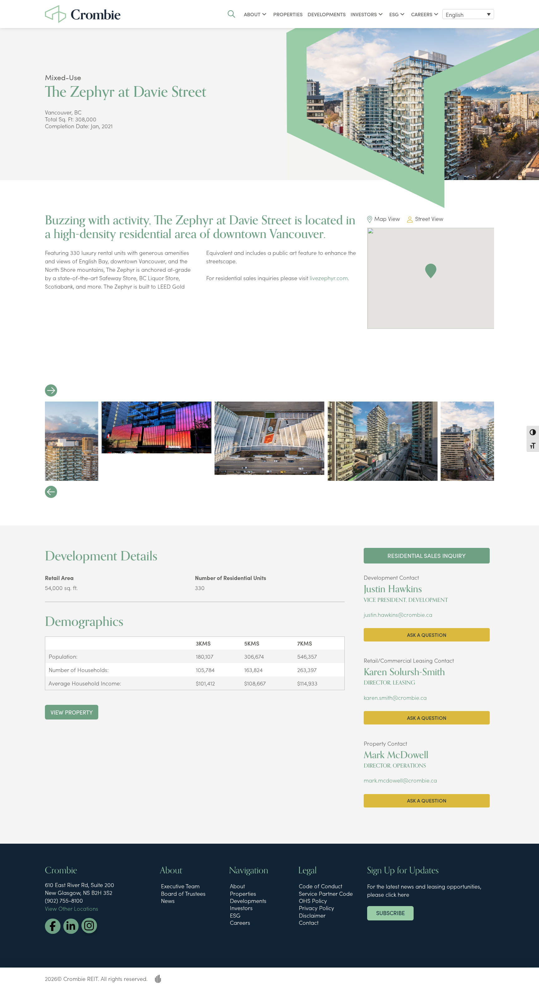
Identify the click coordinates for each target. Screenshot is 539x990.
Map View (387, 218)
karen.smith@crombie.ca (395, 697)
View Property (72, 712)
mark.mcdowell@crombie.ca (400, 780)
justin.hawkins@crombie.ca (398, 614)
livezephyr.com (329, 278)
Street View (429, 218)
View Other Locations (71, 908)
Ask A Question (426, 634)
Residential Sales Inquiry (426, 555)
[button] (231, 14)
